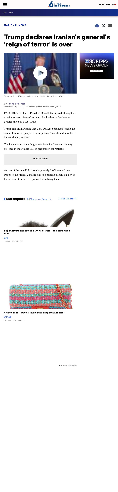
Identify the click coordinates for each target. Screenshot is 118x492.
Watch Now (106, 4)
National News (15, 25)
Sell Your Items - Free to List (39, 199)
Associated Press (16, 103)
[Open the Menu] (4, 4)
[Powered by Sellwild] (72, 365)
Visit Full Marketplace (67, 199)
